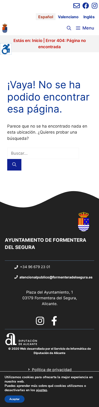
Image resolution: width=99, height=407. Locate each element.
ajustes (41, 390)
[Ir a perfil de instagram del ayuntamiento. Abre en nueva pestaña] (94, 5)
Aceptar (14, 399)
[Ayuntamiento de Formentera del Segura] (4, 28)
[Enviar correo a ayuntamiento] (76, 5)
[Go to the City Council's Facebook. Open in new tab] (54, 320)
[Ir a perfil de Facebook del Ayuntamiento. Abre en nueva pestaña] (85, 5)
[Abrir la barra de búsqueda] (69, 28)
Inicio (37, 40)
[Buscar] (14, 165)
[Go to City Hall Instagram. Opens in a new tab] (40, 320)
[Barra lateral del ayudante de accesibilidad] (6, 49)
